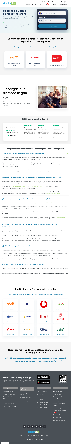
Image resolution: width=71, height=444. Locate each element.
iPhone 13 (40, 399)
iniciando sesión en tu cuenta (52, 193)
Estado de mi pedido (58, 391)
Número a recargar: (43, 17)
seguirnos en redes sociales (20, 186)
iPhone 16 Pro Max (42, 404)
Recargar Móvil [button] (29, 4)
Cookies (41, 439)
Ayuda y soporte (57, 394)
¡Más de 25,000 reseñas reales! (59, 421)
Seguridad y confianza (58, 401)
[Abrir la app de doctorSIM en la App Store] (43, 377)
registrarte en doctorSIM (35, 186)
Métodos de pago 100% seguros (59, 404)
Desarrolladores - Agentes (59, 411)
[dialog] (5, 443)
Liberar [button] (54, 4)
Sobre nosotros (57, 417)
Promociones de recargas (9, 391)
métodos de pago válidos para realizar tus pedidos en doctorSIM (39, 203)
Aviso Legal (35, 439)
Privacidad (28, 439)
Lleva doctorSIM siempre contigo (17, 378)
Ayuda (43, 1)
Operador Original (41, 396)
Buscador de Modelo (42, 391)
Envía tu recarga (52, 26)
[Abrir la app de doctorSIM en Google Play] (43, 382)
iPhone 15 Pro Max (42, 407)
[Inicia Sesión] (61, 1)
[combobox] (41, 20)
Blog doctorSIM (57, 415)
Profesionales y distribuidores (60, 408)
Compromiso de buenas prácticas (59, 397)
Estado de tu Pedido (53, 1)
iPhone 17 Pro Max (42, 402)
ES (65, 1)
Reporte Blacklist (41, 394)
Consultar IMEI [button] (62, 4)
